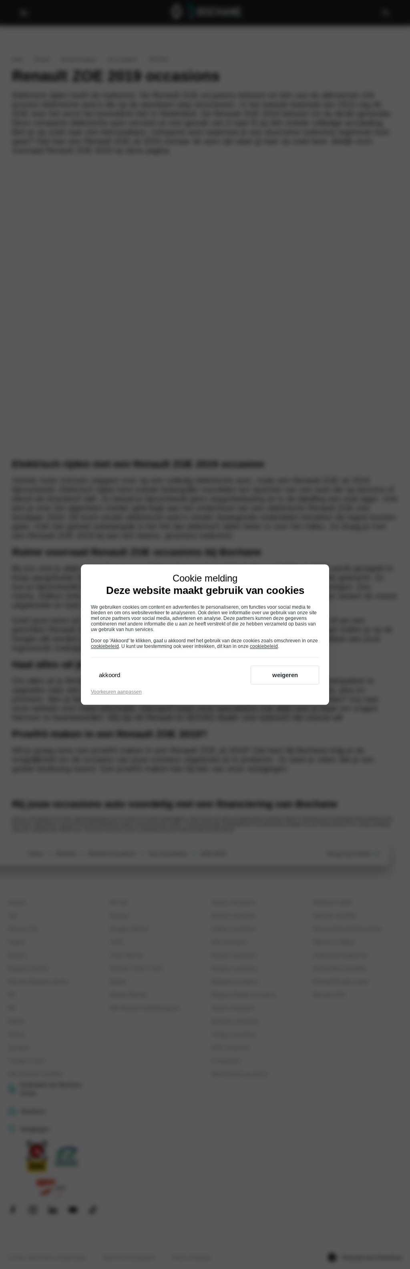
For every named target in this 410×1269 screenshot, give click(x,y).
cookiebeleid (105, 646)
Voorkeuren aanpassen (116, 692)
